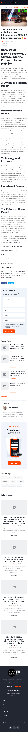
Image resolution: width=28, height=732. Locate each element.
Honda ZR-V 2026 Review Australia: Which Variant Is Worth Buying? (18, 373)
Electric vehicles (7, 240)
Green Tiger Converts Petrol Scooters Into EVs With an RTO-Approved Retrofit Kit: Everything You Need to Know (18, 360)
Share (5, 283)
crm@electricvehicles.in (13, 242)
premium (5, 481)
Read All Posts (4, 396)
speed (20, 481)
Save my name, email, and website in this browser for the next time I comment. (14, 326)
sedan (13, 481)
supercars (12, 485)
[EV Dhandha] (14, 2)
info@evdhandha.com (14, 690)
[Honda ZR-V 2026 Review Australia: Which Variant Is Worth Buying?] (5, 374)
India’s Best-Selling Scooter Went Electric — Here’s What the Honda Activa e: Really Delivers (14, 600)
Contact (5, 715)
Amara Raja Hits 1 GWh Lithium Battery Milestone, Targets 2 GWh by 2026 (18, 346)
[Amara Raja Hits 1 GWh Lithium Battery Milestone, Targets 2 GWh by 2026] (5, 347)
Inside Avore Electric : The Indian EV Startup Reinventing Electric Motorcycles (17, 386)
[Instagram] (17, 727)
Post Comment (8, 331)
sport (4, 485)
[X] (14, 727)
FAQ (4, 708)
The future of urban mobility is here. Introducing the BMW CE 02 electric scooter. (13, 272)
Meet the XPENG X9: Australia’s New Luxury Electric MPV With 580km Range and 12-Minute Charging (14, 641)
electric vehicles (7, 478)
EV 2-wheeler (18, 478)
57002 (14, 686)
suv (19, 485)
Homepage (4, 7)
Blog (10, 7)
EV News (5, 45)
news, (21, 246)
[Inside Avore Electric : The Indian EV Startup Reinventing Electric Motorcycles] (5, 386)
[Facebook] (10, 727)
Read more (13, 351)
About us (5, 711)
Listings (5, 701)
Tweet (11, 283)
